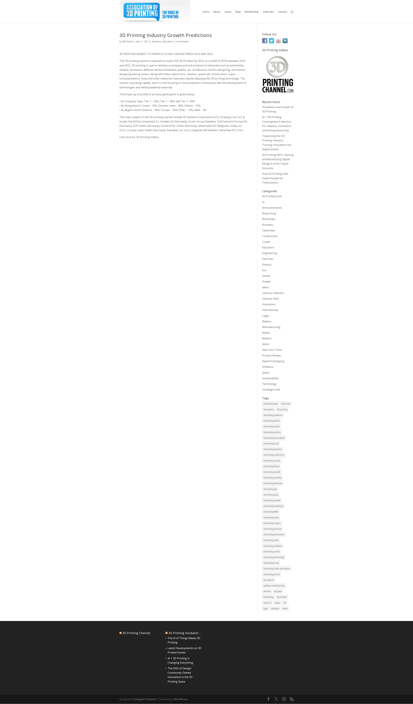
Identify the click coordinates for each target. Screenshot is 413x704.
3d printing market (271, 500)
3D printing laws (270, 494)
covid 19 (267, 602)
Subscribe (268, 12)
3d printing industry (272, 477)
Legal (265, 316)
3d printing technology (273, 557)
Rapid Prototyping (273, 361)
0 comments (182, 41)
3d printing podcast (272, 528)
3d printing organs (271, 523)
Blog (238, 12)
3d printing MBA (270, 511)
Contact (282, 12)
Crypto (266, 242)
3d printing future (271, 466)
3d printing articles (272, 432)
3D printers (268, 409)
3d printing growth (271, 472)
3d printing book (271, 443)
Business (156, 41)
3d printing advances (273, 415)
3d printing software (272, 546)
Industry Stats (270, 298)
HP (285, 602)
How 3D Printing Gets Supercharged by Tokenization (275, 178)
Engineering (269, 253)
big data (278, 591)
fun (264, 270)
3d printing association (273, 438)
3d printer (285, 403)
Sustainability (270, 378)
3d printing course (271, 460)
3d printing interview (272, 483)
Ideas (265, 287)
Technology (269, 384)
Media (266, 332)
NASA (265, 344)
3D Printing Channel (136, 633)
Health (266, 276)
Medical (266, 338)
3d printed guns (270, 403)
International (270, 310)
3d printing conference (273, 455)
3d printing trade (271, 563)
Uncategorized (271, 389)
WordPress (180, 699)
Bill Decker (128, 41)
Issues (228, 12)
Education (168, 41)
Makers (266, 321)
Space (265, 372)
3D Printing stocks (271, 551)
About (216, 12)
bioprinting (268, 597)
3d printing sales (271, 540)
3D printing (282, 409)
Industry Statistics (273, 293)
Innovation (268, 304)
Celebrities (268, 230)
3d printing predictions (273, 534)
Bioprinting (269, 213)
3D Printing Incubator (183, 633)
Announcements (272, 207)
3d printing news (271, 517)
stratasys (275, 608)
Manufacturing (271, 327)
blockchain (282, 597)
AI (263, 202)
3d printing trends (271, 574)
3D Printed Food (272, 196)
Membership (252, 12)
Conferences (269, 236)
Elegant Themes (145, 699)
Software (267, 367)
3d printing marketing (273, 506)
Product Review (271, 355)
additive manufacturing (274, 585)
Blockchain (268, 219)
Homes (266, 281)
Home (206, 12)
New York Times (272, 350)
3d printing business (272, 449)
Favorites (267, 259)
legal (265, 608)
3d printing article (271, 426)
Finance (266, 264)
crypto (277, 602)
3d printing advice (271, 420)
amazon (267, 591)
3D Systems (268, 580)
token (285, 608)
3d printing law (270, 489)
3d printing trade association (276, 568)
